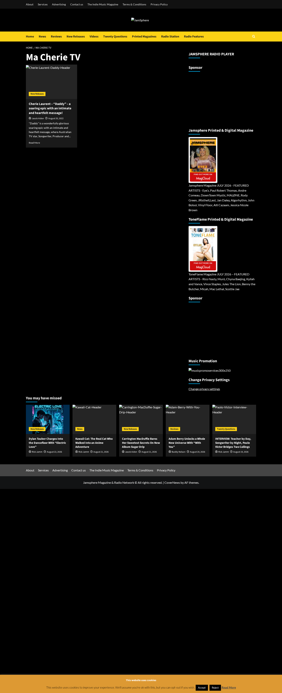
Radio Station (170, 36)
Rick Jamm (37, 452)
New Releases (76, 36)
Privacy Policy (159, 4)
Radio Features (194, 36)
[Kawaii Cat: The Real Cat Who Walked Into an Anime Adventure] (94, 419)
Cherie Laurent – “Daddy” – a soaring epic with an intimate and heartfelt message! (50, 109)
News (42, 36)
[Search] (253, 36)
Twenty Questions (115, 36)
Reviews (56, 36)
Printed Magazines (144, 36)
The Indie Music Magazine (102, 4)
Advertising (59, 4)
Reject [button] (215, 687)
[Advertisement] (213, 98)
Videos (94, 36)
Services (43, 4)
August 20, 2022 (55, 118)
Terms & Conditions (134, 4)
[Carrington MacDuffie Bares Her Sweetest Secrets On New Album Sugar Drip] (141, 419)
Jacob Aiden (38, 118)
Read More (34, 142)
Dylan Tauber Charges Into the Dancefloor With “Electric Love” (47, 443)
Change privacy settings (204, 389)
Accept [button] (202, 687)
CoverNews (172, 482)
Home (30, 36)
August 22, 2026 (54, 452)
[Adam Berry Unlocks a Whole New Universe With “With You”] (187, 419)
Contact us (76, 4)
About (29, 4)
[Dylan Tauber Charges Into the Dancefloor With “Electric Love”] (48, 419)
